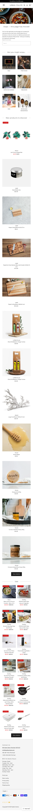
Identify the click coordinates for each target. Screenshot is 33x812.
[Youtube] (9, 802)
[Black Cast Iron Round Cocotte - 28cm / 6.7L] (9, 591)
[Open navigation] (3, 5)
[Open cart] (30, 5)
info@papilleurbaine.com (8, 750)
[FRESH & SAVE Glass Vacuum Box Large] (24, 616)
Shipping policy (6, 785)
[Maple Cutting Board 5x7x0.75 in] (16, 210)
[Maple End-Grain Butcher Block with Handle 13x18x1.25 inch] (16, 248)
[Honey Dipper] (16, 437)
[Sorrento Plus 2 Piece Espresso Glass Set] (9, 641)
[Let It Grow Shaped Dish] (16, 135)
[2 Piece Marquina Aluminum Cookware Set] (24, 690)
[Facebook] (3, 802)
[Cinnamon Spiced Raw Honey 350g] (16, 550)
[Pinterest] (7, 802)
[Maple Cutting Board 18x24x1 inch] (16, 287)
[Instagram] (5, 802)
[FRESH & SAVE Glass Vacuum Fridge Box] (24, 591)
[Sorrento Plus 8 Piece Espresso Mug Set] (9, 665)
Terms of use (5, 782)
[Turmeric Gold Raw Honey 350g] (16, 512)
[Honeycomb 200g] (16, 475)
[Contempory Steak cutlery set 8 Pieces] (24, 665)
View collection (16, 574)
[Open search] (24, 5)
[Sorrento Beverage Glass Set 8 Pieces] (9, 616)
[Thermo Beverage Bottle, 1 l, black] (24, 641)
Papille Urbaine (15, 806)
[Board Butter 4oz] (16, 173)
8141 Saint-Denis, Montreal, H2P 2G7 (11, 747)
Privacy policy (5, 780)
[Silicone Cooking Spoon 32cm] (24, 717)
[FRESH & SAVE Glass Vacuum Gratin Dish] (9, 717)
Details (21, 1)
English (4, 791)
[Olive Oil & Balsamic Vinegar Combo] (16, 325)
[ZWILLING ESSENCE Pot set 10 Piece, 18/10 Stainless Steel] (9, 690)
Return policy (5, 778)
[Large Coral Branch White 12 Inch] (16, 400)
